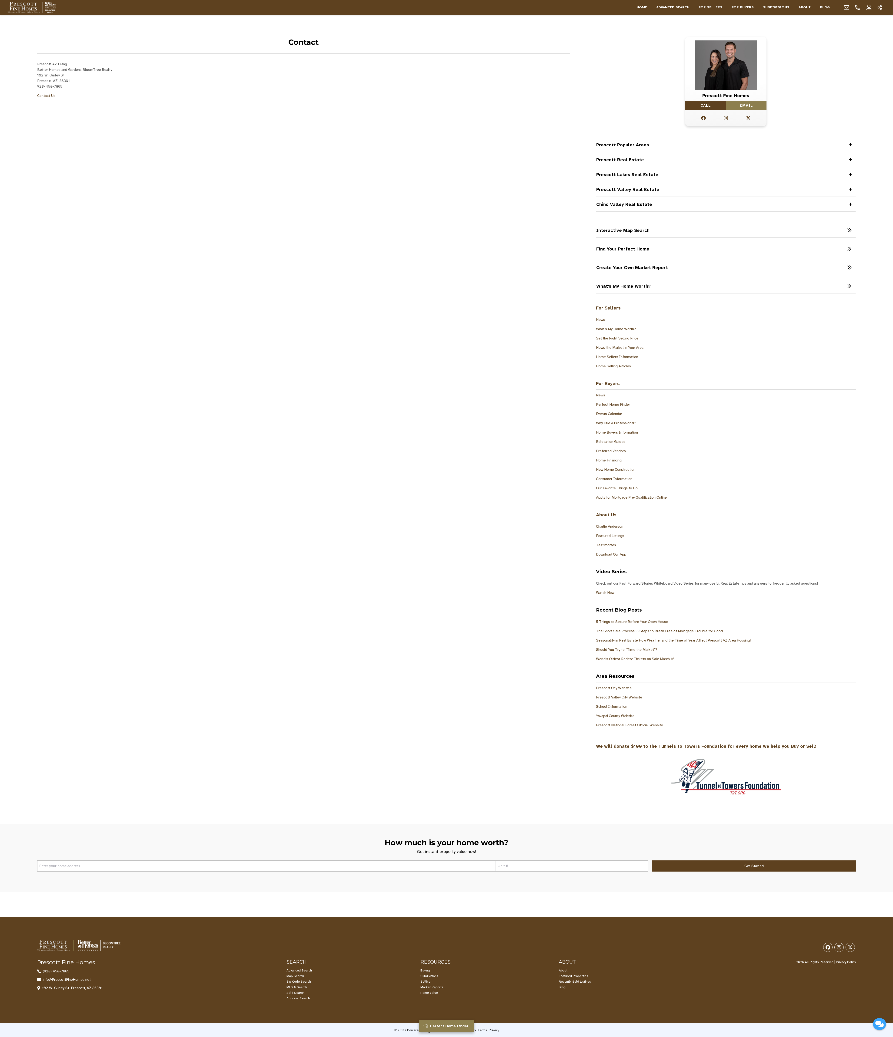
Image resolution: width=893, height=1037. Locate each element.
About (805, 7)
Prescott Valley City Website (619, 697)
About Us (606, 515)
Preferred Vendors (611, 450)
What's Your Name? (834, 938)
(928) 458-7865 (56, 971)
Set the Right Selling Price (617, 338)
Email (746, 105)
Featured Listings (610, 535)
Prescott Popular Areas (622, 145)
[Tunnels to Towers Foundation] (726, 776)
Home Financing (609, 460)
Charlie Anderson (609, 526)
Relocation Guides (610, 441)
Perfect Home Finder (613, 404)
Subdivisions (776, 7)
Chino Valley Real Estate (624, 204)
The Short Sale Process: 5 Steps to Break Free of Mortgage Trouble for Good (659, 631)
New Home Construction (615, 469)
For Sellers (710, 7)
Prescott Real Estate (620, 160)
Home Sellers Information (617, 356)
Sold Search (295, 993)
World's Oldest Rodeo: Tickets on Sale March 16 (635, 658)
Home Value (429, 993)
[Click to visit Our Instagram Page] (726, 118)
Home (642, 7)
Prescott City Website (614, 687)
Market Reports (431, 987)
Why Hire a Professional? (616, 423)
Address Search (298, 998)
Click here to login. (865, 1010)
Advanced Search (672, 7)
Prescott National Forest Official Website (629, 725)
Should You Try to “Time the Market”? (626, 649)
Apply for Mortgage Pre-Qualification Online (631, 497)
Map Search (295, 976)
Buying (425, 970)
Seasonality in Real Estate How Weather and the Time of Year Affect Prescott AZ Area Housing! (673, 640)
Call (705, 105)
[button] (726, 230)
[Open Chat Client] (879, 1024)
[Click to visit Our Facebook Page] (703, 118)
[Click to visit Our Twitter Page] (748, 118)
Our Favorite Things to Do (617, 488)
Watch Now (605, 592)
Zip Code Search (299, 981)
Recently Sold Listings (575, 981)
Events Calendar (609, 413)
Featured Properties (573, 976)
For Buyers (743, 7)
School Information (611, 706)
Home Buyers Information (617, 432)
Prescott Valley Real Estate (627, 189)
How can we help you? (837, 958)
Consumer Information (614, 478)
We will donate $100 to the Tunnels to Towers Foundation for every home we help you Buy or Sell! (706, 746)
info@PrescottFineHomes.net (67, 979)
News (600, 319)
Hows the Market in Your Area (619, 347)
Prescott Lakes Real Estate (627, 174)
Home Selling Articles (613, 366)
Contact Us (46, 95)
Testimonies (606, 545)
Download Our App (611, 554)
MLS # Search (297, 987)
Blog (825, 7)
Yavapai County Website (615, 715)
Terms (482, 1030)
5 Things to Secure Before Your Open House (632, 621)
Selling (425, 981)
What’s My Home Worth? (616, 328)
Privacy (494, 1030)
